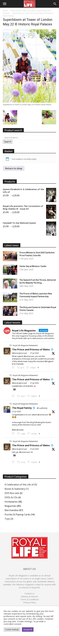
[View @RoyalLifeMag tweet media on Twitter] (14, 389)
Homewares (11, 501)
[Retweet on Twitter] (11, 345)
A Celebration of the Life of (19, 484)
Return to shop (13, 168)
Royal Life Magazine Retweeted (25, 345)
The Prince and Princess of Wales (31, 349)
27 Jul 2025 (34, 353)
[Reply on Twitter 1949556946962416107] (13, 367)
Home (5, 10)
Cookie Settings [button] (12, 629)
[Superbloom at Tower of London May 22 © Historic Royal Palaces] (29, 101)
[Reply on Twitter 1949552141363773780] (13, 396)
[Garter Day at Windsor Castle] (10, 270)
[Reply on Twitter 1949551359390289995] (13, 433)
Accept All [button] (28, 629)
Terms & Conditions (29, 599)
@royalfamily (42, 408)
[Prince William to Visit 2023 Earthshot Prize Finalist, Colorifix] (10, 256)
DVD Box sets (12, 493)
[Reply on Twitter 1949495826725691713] (13, 462)
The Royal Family (22, 407)
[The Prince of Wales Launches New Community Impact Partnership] (10, 297)
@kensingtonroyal (19, 353)
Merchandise (11, 510)
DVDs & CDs (11, 497)
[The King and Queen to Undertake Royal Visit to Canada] (10, 311)
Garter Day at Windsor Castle (32, 266)
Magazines (10, 505)
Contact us (29, 593)
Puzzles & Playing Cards (17, 514)
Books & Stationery (15, 488)
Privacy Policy (29, 602)
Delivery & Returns (29, 596)
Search (7, 141)
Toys (7, 518)
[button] (4, 4)
